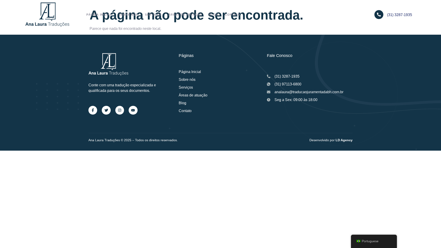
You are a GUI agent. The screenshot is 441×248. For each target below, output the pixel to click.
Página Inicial (99, 14)
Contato (232, 14)
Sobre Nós (128, 14)
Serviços (153, 14)
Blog (213, 14)
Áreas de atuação (185, 14)
